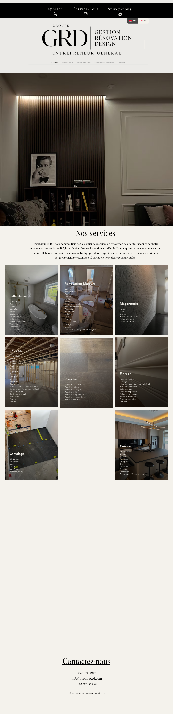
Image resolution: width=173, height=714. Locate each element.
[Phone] (55, 13)
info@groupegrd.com (87, 678)
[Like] (120, 13)
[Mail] (85, 13)
